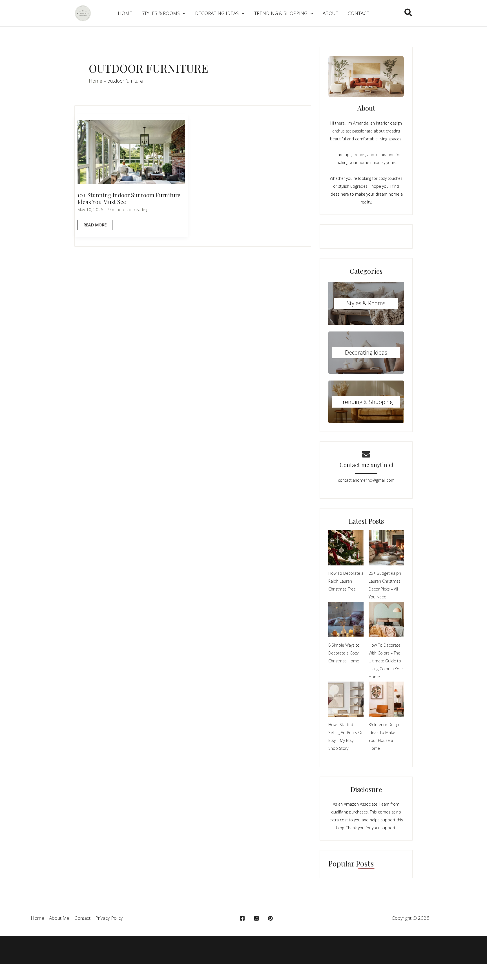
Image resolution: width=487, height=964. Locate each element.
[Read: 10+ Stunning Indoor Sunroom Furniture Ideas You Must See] (131, 151)
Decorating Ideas (366, 352)
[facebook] (243, 918)
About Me (59, 918)
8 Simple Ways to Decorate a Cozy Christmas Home (344, 653)
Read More (95, 226)
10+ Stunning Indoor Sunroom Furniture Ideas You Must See (129, 198)
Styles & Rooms (366, 303)
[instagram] (257, 918)
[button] (408, 13)
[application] (182, 13)
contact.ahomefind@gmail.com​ (366, 480)
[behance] (271, 918)
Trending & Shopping (366, 402)
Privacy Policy (109, 918)
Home (37, 918)
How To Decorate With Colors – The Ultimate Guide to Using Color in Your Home (386, 660)
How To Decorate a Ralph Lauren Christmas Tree (346, 581)
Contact (82, 918)
